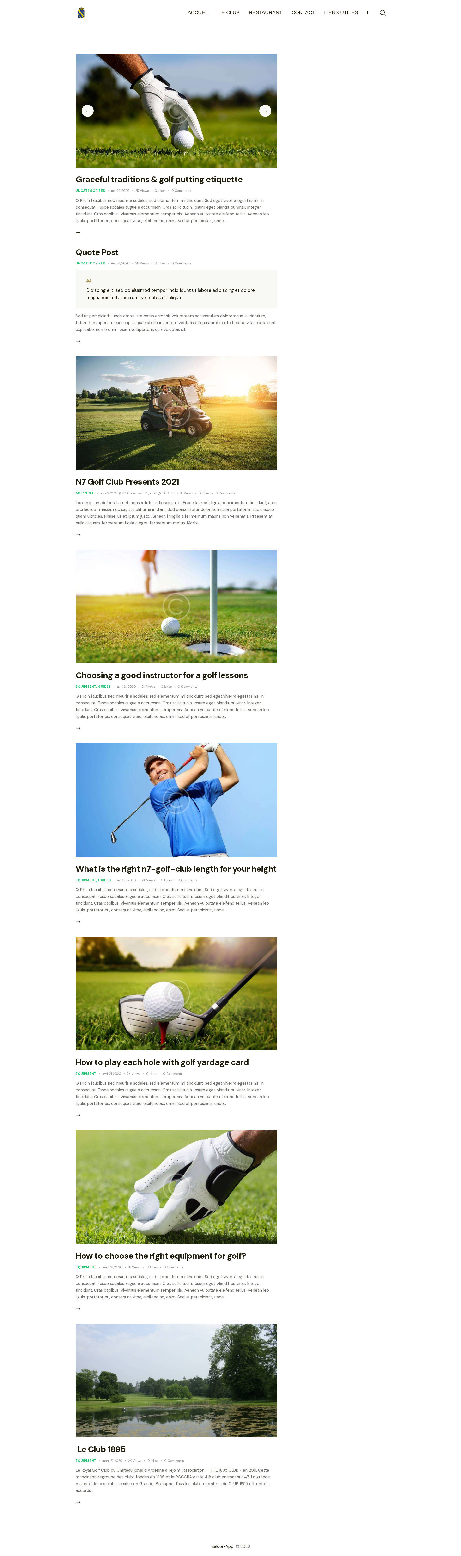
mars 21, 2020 (112, 1267)
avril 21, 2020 (126, 687)
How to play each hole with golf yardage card (162, 1062)
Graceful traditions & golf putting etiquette (159, 179)
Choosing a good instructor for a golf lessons (162, 675)
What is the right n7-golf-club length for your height (176, 868)
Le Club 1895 (101, 1449)
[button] (88, 111)
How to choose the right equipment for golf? (161, 1255)
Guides (104, 687)
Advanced (85, 493)
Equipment (86, 687)
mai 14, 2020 (120, 191)
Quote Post (97, 252)
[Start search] (382, 13)
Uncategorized (90, 191)
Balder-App (223, 1546)
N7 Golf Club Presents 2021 (127, 481)
